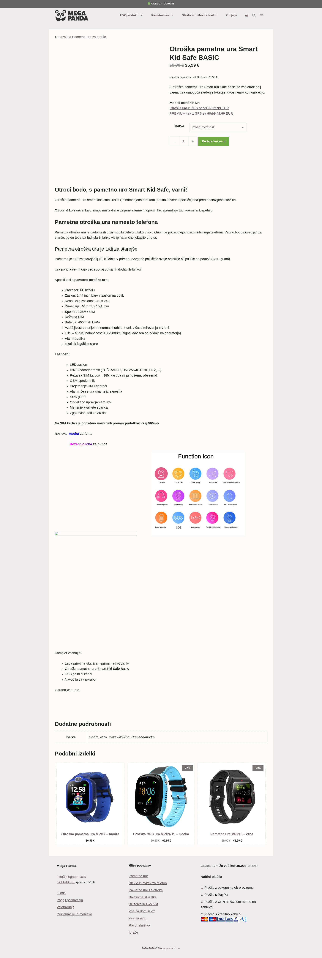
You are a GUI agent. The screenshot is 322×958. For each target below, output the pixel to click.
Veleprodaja (65, 907)
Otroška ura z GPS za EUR (199, 108)
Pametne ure (160, 15)
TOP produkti (129, 15)
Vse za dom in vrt (142, 911)
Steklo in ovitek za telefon (199, 15)
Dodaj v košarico (213, 141)
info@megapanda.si (71, 877)
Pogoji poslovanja (70, 900)
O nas (61, 893)
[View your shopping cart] (246, 15)
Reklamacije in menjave (74, 914)
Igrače (133, 932)
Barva (179, 126)
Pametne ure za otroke (146, 890)
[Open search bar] (254, 15)
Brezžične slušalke (143, 897)
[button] (261, 15)
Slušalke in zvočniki (143, 904)
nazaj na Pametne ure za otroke (82, 37)
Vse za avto (137, 918)
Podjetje (231, 15)
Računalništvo (139, 925)
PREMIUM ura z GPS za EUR (201, 113)
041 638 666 (66, 882)
